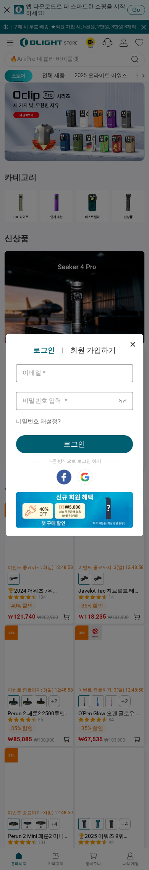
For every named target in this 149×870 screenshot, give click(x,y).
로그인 (74, 444)
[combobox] (74, 373)
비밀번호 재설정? (38, 421)
